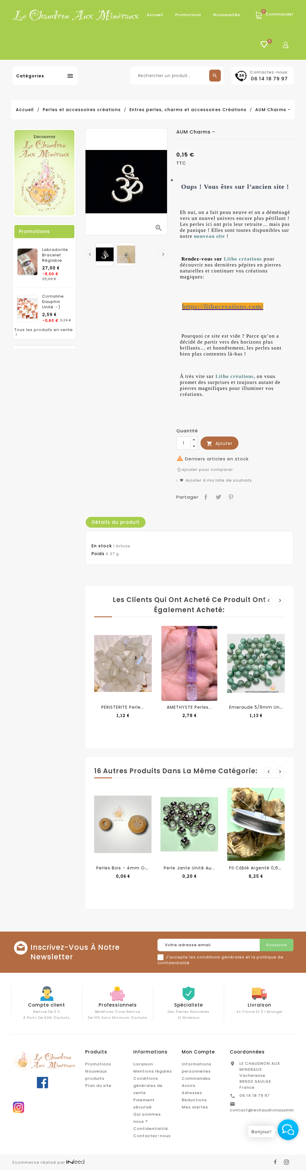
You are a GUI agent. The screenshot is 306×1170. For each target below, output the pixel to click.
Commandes (196, 1078)
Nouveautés (226, 15)
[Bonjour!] (288, 1129)
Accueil (155, 15)
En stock (101, 546)
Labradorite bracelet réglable (55, 255)
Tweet (217, 496)
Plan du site (98, 1085)
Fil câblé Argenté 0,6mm (258, 868)
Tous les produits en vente (43, 332)
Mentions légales (152, 1071)
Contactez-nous (152, 1136)
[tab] (116, 522)
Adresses (192, 1093)
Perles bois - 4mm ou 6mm (129, 868)
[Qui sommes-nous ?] (44, 172)
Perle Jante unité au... (189, 868)
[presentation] (89, 254)
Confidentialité (150, 1128)
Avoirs (188, 1085)
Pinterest (230, 496)
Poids (98, 553)
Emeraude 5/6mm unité (257, 707)
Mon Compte (198, 1052)
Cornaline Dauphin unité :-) (53, 302)
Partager (205, 496)
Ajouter (219, 443)
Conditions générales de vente (148, 1086)
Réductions (194, 1100)
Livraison (143, 1064)
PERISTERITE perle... (122, 707)
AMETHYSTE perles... (189, 707)
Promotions (188, 15)
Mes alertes (195, 1107)
